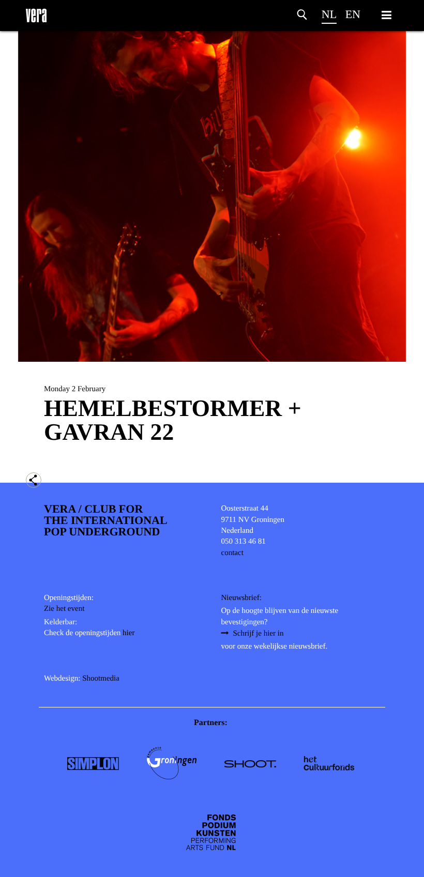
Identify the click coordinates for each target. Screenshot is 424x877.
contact (232, 553)
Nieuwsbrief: (241, 598)
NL (329, 14)
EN (352, 14)
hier (128, 633)
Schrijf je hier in (258, 633)
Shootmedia (100, 678)
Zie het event (64, 609)
